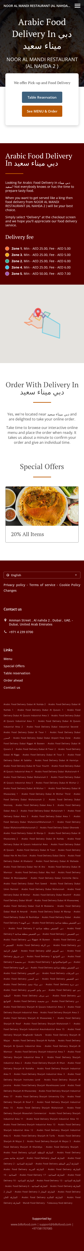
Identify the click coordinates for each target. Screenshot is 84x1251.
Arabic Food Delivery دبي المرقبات (60, 973)
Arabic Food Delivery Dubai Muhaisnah (43, 889)
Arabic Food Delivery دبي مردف (31, 995)
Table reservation (17, 673)
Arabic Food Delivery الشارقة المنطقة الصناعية (28, 1152)
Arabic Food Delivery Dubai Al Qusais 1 (40, 709)
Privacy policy (14, 585)
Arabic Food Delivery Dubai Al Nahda (43, 838)
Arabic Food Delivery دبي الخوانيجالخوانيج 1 (49, 961)
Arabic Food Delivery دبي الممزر (21, 978)
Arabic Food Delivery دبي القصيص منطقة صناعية (55, 967)
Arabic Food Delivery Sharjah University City (39, 1096)
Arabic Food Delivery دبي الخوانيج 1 (46, 956)
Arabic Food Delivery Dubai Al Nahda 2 (25, 704)
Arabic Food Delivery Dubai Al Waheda (57, 861)
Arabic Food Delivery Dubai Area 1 (51, 816)
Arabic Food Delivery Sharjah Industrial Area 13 (29, 1124)
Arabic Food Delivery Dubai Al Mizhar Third (46, 793)
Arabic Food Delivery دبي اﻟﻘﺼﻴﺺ (60, 978)
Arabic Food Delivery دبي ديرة (62, 984)
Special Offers (14, 666)
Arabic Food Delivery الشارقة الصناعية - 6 (26, 1186)
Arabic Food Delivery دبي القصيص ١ (61, 933)
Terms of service (42, 585)
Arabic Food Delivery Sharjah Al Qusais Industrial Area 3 (34, 1006)
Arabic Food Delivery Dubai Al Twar (36, 849)
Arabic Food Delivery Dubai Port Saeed (25, 883)
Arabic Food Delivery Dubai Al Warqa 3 (25, 833)
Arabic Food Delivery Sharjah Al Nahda (34, 1040)
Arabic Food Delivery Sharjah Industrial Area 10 (52, 1118)
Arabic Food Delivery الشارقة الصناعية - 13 (59, 1180)
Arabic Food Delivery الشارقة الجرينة (24, 1169)
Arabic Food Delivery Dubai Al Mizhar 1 (25, 788)
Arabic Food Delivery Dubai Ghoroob (59, 827)
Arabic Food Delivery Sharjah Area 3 (59, 1012)
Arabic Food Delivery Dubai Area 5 (35, 805)
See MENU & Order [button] (42, 111)
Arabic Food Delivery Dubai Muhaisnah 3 (26, 777)
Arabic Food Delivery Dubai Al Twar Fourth (26, 765)
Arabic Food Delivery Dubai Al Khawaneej (56, 900)
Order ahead (13, 680)
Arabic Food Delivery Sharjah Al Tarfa (34, 1135)
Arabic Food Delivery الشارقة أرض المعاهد (57, 1163)
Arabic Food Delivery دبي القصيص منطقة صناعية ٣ (36, 928)
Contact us (12, 687)
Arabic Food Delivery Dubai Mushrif (52, 894)
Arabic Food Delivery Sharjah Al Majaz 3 (49, 1141)
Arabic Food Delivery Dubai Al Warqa (50, 911)
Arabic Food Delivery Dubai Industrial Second (52, 726)
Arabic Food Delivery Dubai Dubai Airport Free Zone (42, 737)
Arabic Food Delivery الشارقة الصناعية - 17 (42, 1174)
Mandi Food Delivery (34, 1202)
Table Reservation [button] (42, 97)
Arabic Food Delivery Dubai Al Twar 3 (43, 754)
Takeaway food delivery (59, 1202)
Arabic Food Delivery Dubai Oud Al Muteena (29, 905)
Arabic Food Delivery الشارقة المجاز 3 (35, 1191)
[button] (77, 6)
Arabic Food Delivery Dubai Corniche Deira (54, 877)
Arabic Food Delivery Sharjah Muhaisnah (40, 1107)
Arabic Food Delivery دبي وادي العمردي (24, 989)
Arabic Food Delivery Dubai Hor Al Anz (24, 866)
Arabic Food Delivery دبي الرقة (33, 945)
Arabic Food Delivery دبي (65, 1001)
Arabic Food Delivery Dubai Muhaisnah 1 (43, 810)
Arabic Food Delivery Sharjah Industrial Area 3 (39, 1074)
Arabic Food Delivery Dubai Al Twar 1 (25, 732)
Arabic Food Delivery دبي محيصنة (31, 1001)
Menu (8, 659)
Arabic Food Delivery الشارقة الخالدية (42, 1197)
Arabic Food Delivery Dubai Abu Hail (35, 872)
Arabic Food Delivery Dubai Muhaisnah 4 (57, 771)
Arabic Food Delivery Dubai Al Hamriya (56, 760)
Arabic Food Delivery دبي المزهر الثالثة (42, 950)
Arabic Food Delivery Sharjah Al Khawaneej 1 (29, 1017)
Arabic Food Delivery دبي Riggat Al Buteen (27, 939)
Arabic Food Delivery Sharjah (62, 1146)
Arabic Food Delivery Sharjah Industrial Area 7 (40, 1051)
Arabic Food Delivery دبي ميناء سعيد (23, 984)
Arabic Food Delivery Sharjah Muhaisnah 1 (47, 1023)
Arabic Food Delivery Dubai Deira (47, 855)
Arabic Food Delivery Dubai (56, 917)
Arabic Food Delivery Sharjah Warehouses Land (39, 1085)
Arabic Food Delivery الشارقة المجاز (45, 1158)
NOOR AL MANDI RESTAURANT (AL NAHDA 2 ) (38, 6)
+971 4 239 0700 (21, 632)
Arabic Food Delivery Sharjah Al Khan (45, 1062)
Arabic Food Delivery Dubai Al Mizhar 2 (57, 782)
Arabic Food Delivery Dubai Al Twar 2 (36, 749)
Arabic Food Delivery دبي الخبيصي (21, 973)
